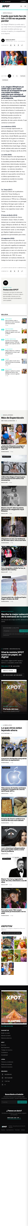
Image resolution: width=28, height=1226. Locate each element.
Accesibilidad (4, 1055)
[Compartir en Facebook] (18, 45)
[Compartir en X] (14, 45)
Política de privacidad (6, 1064)
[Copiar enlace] (22, 45)
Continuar (22, 1102)
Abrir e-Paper (8, 670)
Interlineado (5, 80)
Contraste (22, 76)
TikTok (7, 1081)
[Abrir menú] (25, 6)
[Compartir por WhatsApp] (10, 45)
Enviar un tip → (14, 1117)
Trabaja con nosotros (6, 1050)
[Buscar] (21, 6)
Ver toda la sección (8, 420)
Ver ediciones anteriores (12, 675)
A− (9, 76)
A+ (17, 76)
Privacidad (17, 1130)
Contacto (23, 1130)
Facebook (8, 1074)
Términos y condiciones (7, 1062)
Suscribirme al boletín (11, 627)
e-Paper (23, 1)
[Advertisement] (14, 395)
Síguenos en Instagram (12, 933)
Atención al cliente (5, 1035)
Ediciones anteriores (6, 1038)
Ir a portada (5, 733)
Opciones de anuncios (6, 1067)
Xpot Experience (5, 1047)
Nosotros (3, 1045)
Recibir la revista (5, 1033)
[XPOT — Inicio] (6, 6)
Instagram (8, 1078)
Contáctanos (4, 1052)
